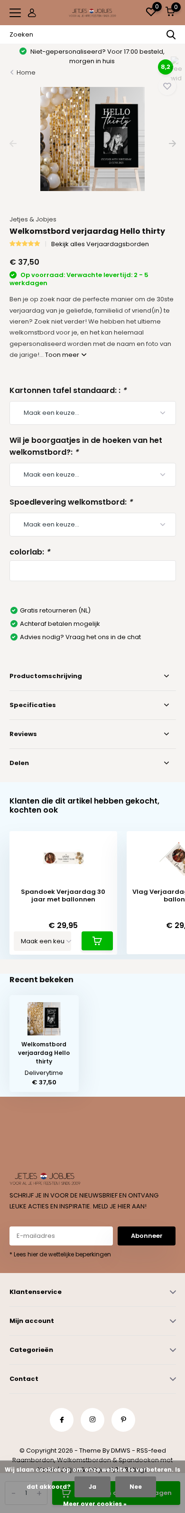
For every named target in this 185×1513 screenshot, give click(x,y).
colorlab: (29, 551)
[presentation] (13, 143)
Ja (92, 1487)
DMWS (120, 1450)
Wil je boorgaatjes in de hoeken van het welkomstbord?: (85, 446)
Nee (136, 1487)
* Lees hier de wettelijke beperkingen (60, 1254)
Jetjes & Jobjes (32, 219)
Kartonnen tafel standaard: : (67, 390)
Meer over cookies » (95, 1504)
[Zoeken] (171, 34)
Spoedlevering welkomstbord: (70, 502)
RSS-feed (151, 1450)
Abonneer (147, 1235)
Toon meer (63, 354)
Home (26, 72)
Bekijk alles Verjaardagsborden (100, 244)
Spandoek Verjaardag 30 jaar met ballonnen (63, 895)
